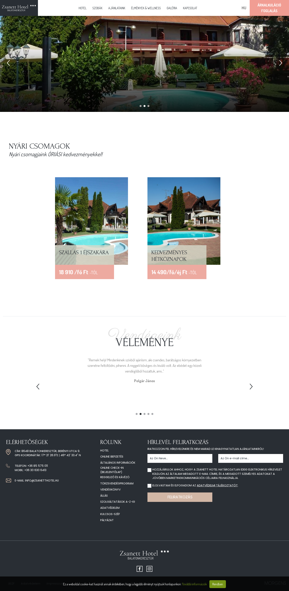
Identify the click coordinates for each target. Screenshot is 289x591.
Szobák (97, 8)
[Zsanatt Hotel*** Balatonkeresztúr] (144, 556)
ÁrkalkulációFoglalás (269, 8)
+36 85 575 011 (38, 466)
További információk (194, 584)
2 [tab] (144, 106)
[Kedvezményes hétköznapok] (183, 220)
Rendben (217, 584)
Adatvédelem (110, 508)
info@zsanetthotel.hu (42, 480)
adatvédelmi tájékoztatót (217, 485)
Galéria (172, 8)
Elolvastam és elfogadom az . (195, 485)
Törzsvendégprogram (116, 483)
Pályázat (107, 520)
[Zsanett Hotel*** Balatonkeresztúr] (19, 8)
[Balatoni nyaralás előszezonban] (91, 220)
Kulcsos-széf (110, 514)
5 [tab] (152, 414)
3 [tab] (148, 106)
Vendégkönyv (110, 489)
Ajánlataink (116, 8)
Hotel (83, 8)
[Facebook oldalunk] (140, 569)
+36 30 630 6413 (35, 470)
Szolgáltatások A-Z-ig (117, 502)
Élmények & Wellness (146, 8)
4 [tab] (148, 414)
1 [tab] (141, 106)
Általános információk (117, 463)
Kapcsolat (190, 8)
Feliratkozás (180, 497)
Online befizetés (111, 457)
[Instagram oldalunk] (149, 569)
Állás (104, 496)
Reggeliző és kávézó (115, 477)
